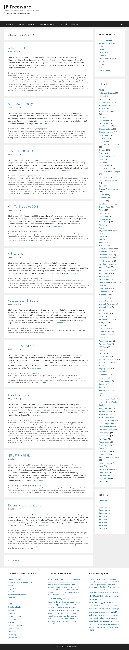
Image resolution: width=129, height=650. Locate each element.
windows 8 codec (37, 91)
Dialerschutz (104, 194)
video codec (26, 88)
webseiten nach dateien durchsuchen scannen (62, 238)
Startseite (9, 24)
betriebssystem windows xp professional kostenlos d (57, 330)
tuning (58, 619)
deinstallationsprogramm (41, 425)
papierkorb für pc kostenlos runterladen (58, 236)
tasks (61, 287)
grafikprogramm (67, 599)
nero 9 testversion (46, 82)
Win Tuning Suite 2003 (23, 206)
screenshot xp (39, 544)
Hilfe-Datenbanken (106, 261)
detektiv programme (73, 281)
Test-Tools (103, 439)
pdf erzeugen (58, 537)
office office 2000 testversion (77, 82)
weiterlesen (31, 68)
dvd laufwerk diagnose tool (49, 488)
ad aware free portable (17, 423)
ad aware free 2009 (16, 75)
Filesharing (103, 225)
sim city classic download (63, 492)
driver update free (59, 234)
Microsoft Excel (105, 301)
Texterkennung (105, 442)
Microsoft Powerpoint (107, 304)
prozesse (32, 287)
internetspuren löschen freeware (35, 431)
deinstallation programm (78, 80)
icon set (46, 427)
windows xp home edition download (76, 440)
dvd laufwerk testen (65, 488)
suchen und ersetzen (61, 544)
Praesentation (104, 356)
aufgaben (13, 281)
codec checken (49, 182)
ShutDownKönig (105, 71)
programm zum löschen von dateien (59, 436)
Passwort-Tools (105, 344)
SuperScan (103, 501)
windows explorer (54, 546)
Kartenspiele (104, 276)
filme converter (63, 592)
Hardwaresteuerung (107, 258)
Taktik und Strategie (107, 429)
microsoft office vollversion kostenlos (45, 434)
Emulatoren (103, 216)
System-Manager (105, 40)
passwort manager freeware (67, 133)
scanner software (40, 238)
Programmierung (23, 176)
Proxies (102, 365)
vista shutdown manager (61, 138)
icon (62, 425)
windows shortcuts (67, 546)
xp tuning (32, 240)
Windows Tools (105, 478)
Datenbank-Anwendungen (109, 171)
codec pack (30, 80)
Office (101, 325)
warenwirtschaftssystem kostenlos (62, 380)
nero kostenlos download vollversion (74, 490)
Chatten (102, 153)
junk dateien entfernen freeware (58, 431)
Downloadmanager (106, 204)
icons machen (19, 429)
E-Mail (101, 210)
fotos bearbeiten (58, 595)
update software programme (56, 438)
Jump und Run (104, 273)
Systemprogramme (47, 24)
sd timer (40, 135)
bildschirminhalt (71, 533)
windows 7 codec (25, 91)
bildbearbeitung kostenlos (61, 582)
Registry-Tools (104, 368)
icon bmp (67, 425)
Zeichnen (102, 481)
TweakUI (102, 55)
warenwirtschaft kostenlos (17, 380)
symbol (30, 438)
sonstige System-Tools (108, 402)
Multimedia (20, 73)
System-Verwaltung (106, 420)
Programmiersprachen (108, 359)
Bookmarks (103, 138)
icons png (28, 429)
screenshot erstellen (30, 541)
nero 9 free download (36, 236)
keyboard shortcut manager (24, 537)
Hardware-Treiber (106, 255)
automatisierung (59, 281)
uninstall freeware (40, 438)
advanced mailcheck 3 (31, 178)
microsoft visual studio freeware (50, 378)
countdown (31, 131)
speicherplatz (48, 544)
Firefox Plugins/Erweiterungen (107, 592)
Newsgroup (103, 322)
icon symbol (61, 427)
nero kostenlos (56, 490)
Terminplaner (104, 436)
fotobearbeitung (73, 592)
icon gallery (83, 425)
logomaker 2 (81, 131)
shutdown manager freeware (67, 135)
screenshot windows (26, 544)
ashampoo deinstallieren (55, 423)
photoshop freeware (37, 333)
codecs (36, 80)
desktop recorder (14, 535)
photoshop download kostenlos (18, 333)
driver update (48, 234)
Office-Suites (104, 328)
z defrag (43, 382)
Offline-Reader (104, 331)
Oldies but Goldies (106, 335)
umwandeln (65, 619)
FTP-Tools (103, 245)
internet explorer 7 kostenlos (49, 535)
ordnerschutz (12, 492)
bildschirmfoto (60, 533)
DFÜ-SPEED (12, 631)
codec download (19, 80)
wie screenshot (42, 546)
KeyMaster (12, 613)
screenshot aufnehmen (73, 539)
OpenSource (32, 24)
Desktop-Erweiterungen (108, 189)
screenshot (61, 539)
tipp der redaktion (71, 616)
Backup (102, 117)
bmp (82, 423)
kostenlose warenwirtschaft (60, 375)
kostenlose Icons (75, 431)
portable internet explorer (72, 537)
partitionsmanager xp (15, 86)
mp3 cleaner (35, 82)
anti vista (51, 579)
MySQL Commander (16, 625)
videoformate (35, 88)
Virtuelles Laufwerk (30, 546)
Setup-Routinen (34, 176)
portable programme (38, 436)
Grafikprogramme (23, 420)
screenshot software (75, 541)
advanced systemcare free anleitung (75, 178)
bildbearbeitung (65, 579)
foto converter (34, 535)
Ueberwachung (105, 451)
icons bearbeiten (75, 427)
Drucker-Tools (104, 207)
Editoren (102, 213)
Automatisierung (15, 278)
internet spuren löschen (76, 429)
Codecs (101, 159)
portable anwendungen (23, 436)
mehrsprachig (104, 295)
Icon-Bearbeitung (36, 420)
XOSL (101, 67)
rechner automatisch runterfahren (47, 287)
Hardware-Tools (105, 251)
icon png (26, 427)
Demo (101, 186)
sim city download (79, 492)
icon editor (75, 425)
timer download (46, 138)
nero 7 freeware (31, 133)
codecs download (46, 80)
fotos (49, 595)
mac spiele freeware (32, 378)
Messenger (103, 298)
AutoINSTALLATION (21, 346)
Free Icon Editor (19, 395)
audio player (43, 78)
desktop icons (55, 425)
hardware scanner (14, 82)
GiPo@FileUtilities (20, 455)
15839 (101, 49)
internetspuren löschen (15, 431)
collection (11, 425)
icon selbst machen (36, 427)
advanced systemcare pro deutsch (59, 75)
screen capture (52, 539)
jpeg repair (57, 283)
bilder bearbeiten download (63, 584)
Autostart (102, 108)
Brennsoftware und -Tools (109, 144)
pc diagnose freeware (29, 135)
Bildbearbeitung (105, 129)
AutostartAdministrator (24, 300)
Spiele (101, 405)
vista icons (84, 438)
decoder (66, 80)
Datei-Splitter (104, 165)
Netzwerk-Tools (105, 319)
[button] (56, 24)
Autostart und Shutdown (18, 129)
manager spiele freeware (16, 133)
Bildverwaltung (105, 135)
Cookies (102, 162)
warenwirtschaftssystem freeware (38, 380)
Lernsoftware (104, 291)
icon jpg (10, 427)
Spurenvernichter (105, 408)
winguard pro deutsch (15, 442)
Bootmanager (104, 141)
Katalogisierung (105, 279)
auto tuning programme (74, 78)
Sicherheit (74, 24)
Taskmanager (104, 433)
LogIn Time (103, 52)
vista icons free (13, 440)
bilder (70, 582)
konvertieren (61, 602)
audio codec (34, 78)
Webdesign (103, 472)
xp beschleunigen (22, 240)
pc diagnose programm (24, 285)
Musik (101, 316)
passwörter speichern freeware (65, 610)
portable (61, 612)
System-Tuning (23, 231)
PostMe (11, 622)
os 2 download (23, 492)
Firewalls (102, 236)
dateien (65, 589)
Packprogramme (105, 341)
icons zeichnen (63, 429)
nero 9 (26, 236)
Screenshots (103, 375)
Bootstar (102, 61)
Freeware (20, 24)
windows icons (24, 440)
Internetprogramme (107, 270)
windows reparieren (70, 287)
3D (100, 90)
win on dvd (81, 238)
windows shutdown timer (78, 138)
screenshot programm (59, 541)
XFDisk (101, 64)
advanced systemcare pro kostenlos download (47, 180)
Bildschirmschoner (106, 132)
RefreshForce (13, 638)
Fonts (101, 239)
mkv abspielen (25, 82)
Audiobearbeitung (106, 102)
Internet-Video (104, 267)
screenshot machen (44, 541)
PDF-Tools (63, 24)
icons (67, 427)
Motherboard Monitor (107, 58)
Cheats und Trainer (106, 156)
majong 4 (20, 236)
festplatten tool (71, 234)
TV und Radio (104, 448)
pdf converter (39, 537)
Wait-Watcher (13, 628)
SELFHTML (12, 619)
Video (101, 466)
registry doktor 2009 (40, 191)
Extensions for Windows (24, 505)
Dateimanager (15, 485)
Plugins (102, 353)
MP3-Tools (103, 310)
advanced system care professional (35, 75)
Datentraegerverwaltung (108, 180)
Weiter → (17, 560)
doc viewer (24, 535)
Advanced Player (19, 48)
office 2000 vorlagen (60, 82)
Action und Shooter (106, 93)
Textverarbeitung (106, 445)
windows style (34, 440)
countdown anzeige (41, 131)
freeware (54, 598)
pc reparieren (37, 285)
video (19, 88)
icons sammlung (37, 429)
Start (6, 13)
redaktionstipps (55, 616)
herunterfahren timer (69, 131)
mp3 (57, 605)
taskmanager (73, 544)
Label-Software (105, 288)
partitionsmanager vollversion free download (61, 84)
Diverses (102, 201)
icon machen (18, 427)
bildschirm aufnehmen (47, 533)
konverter (52, 602)
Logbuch (11, 610)
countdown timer (55, 131)
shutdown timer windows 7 (31, 138)
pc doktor (47, 86)
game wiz (81, 234)
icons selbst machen (50, 429)
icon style (53, 427)
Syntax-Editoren (105, 414)
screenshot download (15, 541)
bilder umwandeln (33, 533)
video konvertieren (68, 621)
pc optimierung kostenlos (60, 86)
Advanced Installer (20, 151)
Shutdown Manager (21, 104)
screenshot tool (13, 544)
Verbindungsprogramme (109, 457)
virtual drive (19, 546)
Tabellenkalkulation (107, 426)
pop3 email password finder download (42, 492)
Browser (102, 150)
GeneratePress (71, 647)
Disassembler (104, 198)
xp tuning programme (43, 240)
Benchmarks (104, 120)
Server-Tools (104, 378)
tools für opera (52, 619)
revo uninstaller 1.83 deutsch (17, 438)
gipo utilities (16, 490)
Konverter (102, 285)
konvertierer (72, 602)
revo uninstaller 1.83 (78, 436)
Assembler (103, 99)
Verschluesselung (106, 463)
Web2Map (12, 634)
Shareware (13, 231)
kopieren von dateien (28, 490)
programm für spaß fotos (62, 285)
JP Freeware (17, 7)
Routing (102, 372)
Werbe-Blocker (105, 475)
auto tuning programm (17, 234)
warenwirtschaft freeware (70, 378)
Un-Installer (103, 454)
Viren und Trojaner (106, 469)
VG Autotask (16, 253)
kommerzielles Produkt (108, 282)
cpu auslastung (58, 80)
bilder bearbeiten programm (68, 587)
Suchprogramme (105, 411)
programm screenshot (27, 539)
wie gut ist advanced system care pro (28, 193)
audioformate (61, 78)
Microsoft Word (105, 307)
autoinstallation (32, 375)
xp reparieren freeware (32, 382)
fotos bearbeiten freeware (72, 595)
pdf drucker (49, 537)
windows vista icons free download (51, 440)
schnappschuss (41, 539)
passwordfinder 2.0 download (34, 86)
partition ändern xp (14, 84)
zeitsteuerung (82, 287)
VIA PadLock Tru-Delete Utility (20, 582)
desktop (70, 590)
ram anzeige (74, 86)
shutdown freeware (50, 135)
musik (61, 605)
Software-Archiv (105, 390)
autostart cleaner (33, 330)
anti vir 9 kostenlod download (36, 423)
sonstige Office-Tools (107, 399)
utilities (80, 544)
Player (27, 73)
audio (27, 78)
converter (58, 589)
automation (38, 281)
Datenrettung (104, 177)
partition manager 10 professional (33, 84)
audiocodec (52, 78)
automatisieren (48, 281)
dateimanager (82, 533)
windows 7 (14, 91)
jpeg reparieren (67, 283)
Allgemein (103, 96)
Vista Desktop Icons (73, 438)
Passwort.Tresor (14, 616)
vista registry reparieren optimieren (52, 88)
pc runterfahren (48, 285)
